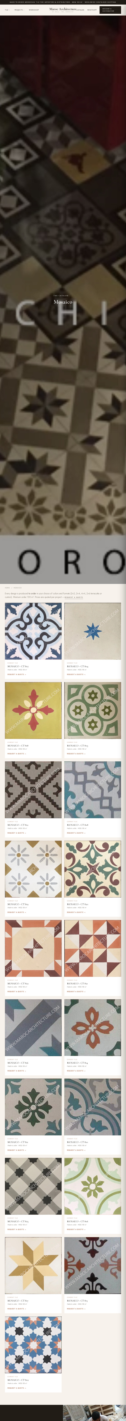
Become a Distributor (108, 10)
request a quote (74, 597)
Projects (19, 10)
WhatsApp (92, 10)
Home (7, 588)
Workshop (34, 10)
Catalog (80, 10)
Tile (7, 10)
